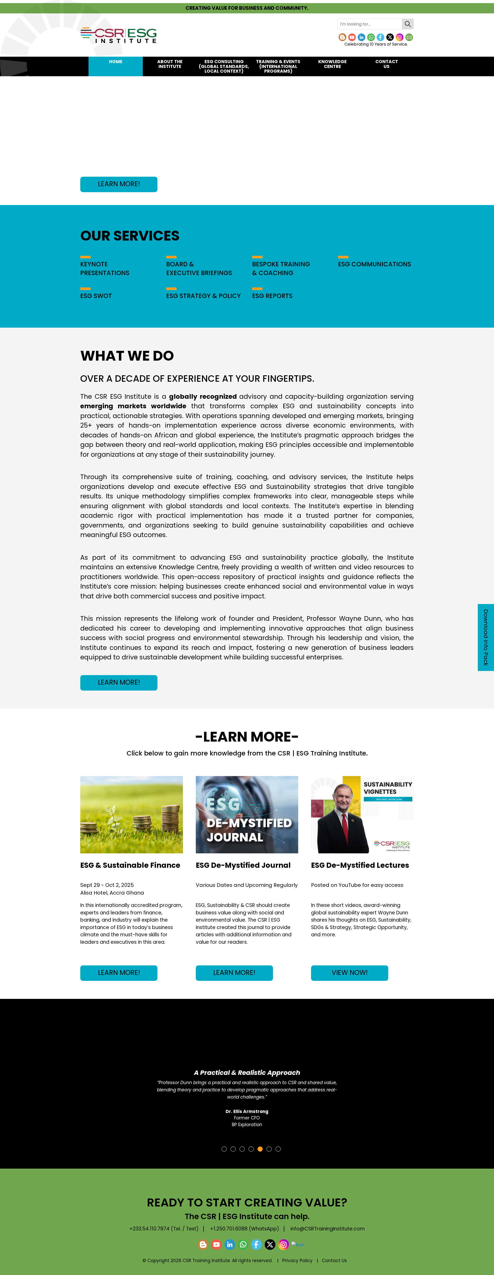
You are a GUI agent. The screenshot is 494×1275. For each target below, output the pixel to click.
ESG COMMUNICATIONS (374, 264)
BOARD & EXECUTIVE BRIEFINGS (199, 268)
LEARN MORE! (119, 184)
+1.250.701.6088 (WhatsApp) (244, 1228)
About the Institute (169, 64)
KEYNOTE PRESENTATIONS (104, 268)
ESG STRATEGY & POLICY (203, 296)
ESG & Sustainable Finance (130, 865)
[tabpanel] (247, 1075)
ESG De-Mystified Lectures (360, 865)
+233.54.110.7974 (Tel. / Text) (164, 1228)
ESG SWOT (96, 296)
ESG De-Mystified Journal (243, 865)
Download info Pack (486, 637)
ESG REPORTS (272, 296)
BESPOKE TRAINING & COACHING (281, 268)
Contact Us (386, 64)
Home (115, 61)
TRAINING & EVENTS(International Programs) (278, 66)
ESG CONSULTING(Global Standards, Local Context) (224, 66)
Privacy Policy (297, 1260)
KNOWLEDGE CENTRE (332, 64)
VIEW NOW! (350, 972)
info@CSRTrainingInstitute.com (327, 1228)
